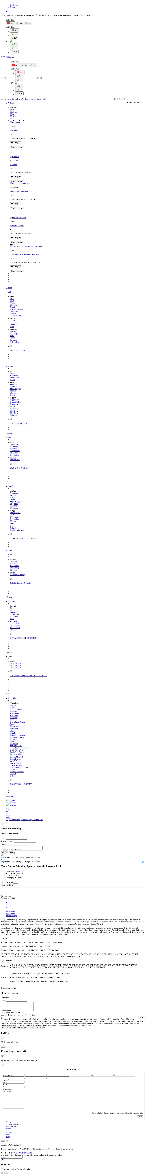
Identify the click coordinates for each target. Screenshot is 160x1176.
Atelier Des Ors (16, 709)
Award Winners (16, 316)
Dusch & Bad (15, 513)
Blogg (8, 1137)
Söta (12, 336)
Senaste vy (11, 805)
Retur (8, 1135)
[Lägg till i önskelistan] (12, 142)
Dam (12, 299)
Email (3, 1000)
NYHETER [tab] (19, 120)
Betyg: (3, 1015)
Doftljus (13, 307)
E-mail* (4, 844)
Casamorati (14, 713)
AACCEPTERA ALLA (38, 1028)
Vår (11, 322)
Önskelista (11, 803)
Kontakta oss (10, 1132)
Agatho (13, 705)
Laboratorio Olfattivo (18, 735)
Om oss (8, 1122)
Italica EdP (14, 130)
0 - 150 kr (14, 621)
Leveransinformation (13, 1124)
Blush (12, 380)
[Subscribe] (2, 1160)
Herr (12, 118)
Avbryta (4, 853)
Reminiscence (15, 759)
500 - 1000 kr (15, 628)
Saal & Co (14, 761)
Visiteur (13, 770)
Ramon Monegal (16, 757)
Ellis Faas (13, 718)
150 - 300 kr (14, 623)
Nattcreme (14, 508)
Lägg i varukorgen (17, 147)
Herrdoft (13, 449)
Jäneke (12, 731)
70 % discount (15, 667)
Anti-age (13, 506)
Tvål (12, 515)
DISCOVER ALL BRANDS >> (22, 784)
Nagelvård (14, 411)
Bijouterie (14, 617)
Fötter (12, 523)
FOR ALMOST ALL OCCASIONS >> (25, 638)
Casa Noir (14, 716)
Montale (13, 739)
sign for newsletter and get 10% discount (22, 99)
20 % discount (15, 663)
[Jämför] (19, 142)
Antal (11, 882)
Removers (14, 409)
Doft (12, 110)
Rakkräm (13, 165)
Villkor (8, 1128)
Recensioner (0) (11, 916)
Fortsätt (141, 1017)
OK (3, 1046)
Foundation (14, 378)
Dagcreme (14, 504)
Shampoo (13, 561)
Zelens (12, 776)
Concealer (14, 375)
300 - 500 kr (14, 626)
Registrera (14, 5)
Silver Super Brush (17, 226)
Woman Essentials (17, 772)
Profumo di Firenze (17, 754)
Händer (13, 521)
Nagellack (14, 413)
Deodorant (14, 453)
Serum (12, 499)
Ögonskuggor (15, 389)
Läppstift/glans (15, 402)
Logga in (13, 7)
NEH (12, 742)
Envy (12, 720)
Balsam (13, 564)
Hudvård (13, 112)
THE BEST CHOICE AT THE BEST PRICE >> (28, 676)
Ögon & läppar (15, 502)
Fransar (13, 391)
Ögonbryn (14, 384)
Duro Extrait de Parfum (19, 191)
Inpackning (14, 568)
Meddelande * (8, 1089)
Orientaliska (14, 342)
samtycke (122, 1113)
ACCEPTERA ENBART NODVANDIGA (15, 1028)
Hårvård (13, 116)
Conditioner (14, 566)
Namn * (6, 1080)
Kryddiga (13, 340)
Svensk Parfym (16, 765)
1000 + (13, 630)
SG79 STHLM (16, 763)
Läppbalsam (14, 400)
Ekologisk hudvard (17, 530)
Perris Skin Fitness (17, 752)
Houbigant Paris (16, 728)
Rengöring (14, 446)
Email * (6, 1085)
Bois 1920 (14, 711)
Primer (12, 373)
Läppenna (14, 404)
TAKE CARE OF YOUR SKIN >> (23, 538)
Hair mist (13, 305)
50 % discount (15, 665)
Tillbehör (13, 415)
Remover (13, 395)
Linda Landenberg (17, 737)
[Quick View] (16, 142)
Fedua (12, 724)
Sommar (13, 325)
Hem (12, 619)
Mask (12, 497)
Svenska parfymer (17, 309)
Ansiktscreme (15, 451)
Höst (12, 327)
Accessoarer (14, 614)
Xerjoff (13, 774)
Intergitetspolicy (11, 1126)
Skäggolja (14, 444)
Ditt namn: (5, 998)
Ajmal (12, 707)
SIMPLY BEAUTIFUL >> (20, 423)
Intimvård (13, 528)
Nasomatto (14, 744)
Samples (13, 313)
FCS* (3, 838)
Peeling (13, 495)
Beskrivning (10, 911)
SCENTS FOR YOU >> (19, 350)
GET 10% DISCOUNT (23, 1153)
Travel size (14, 311)
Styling (13, 573)
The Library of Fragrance (19, 748)
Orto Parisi (14, 733)
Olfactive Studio (16, 746)
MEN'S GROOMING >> (20, 468)
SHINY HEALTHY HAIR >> (21, 583)
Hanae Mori (14, 726)
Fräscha (13, 331)
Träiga (12, 338)
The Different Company (19, 767)
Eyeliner (13, 387)
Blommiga (14, 334)
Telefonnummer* (7, 841)
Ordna (11, 853)
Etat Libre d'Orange (17, 722)
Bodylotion (14, 455)
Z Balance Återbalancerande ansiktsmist (25, 254)
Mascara (13, 393)
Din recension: (6, 1010)
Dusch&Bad (15, 460)
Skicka (140, 1117)
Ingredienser (10, 914)
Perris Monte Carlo (17, 750)
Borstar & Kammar (17, 575)
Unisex (13, 303)
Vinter (12, 320)
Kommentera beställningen (11, 850)
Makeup (13, 114)
